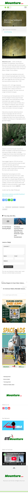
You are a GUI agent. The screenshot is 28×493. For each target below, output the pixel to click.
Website (6, 261)
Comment (6, 246)
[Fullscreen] (24, 464)
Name (5, 256)
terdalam (5, 209)
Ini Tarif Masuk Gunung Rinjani (6, 227)
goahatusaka (15, 207)
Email (15, 256)
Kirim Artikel (6, 379)
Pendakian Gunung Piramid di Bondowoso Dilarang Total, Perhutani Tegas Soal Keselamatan (19, 232)
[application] (14, 458)
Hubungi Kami (7, 376)
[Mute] (21, 464)
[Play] (4, 464)
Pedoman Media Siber (8, 384)
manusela (22, 207)
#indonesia (8, 207)
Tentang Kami (7, 382)
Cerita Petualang (8, 32)
